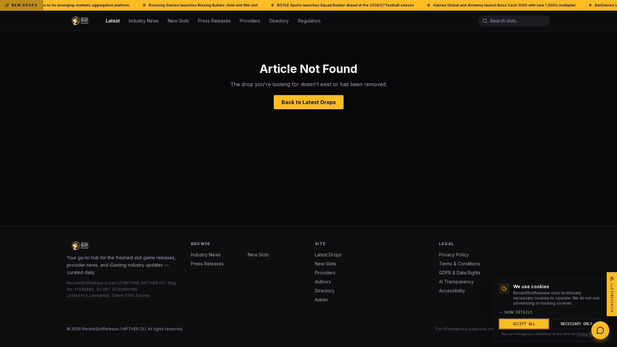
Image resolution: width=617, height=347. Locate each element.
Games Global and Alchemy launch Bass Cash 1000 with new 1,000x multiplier (431, 5)
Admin (321, 299)
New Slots (178, 20)
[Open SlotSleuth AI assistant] (600, 330)
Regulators (309, 20)
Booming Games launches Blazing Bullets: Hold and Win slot (130, 5)
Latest (113, 20)
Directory (279, 20)
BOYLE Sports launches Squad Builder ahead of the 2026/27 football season (272, 5)
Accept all (524, 324)
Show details (518, 312)
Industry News (144, 20)
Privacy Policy (454, 254)
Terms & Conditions (459, 263)
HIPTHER (130, 282)
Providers (250, 20)
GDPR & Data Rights (459, 272)
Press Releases (214, 20)
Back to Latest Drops (309, 102)
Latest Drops (328, 254)
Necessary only (576, 324)
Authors (323, 281)
